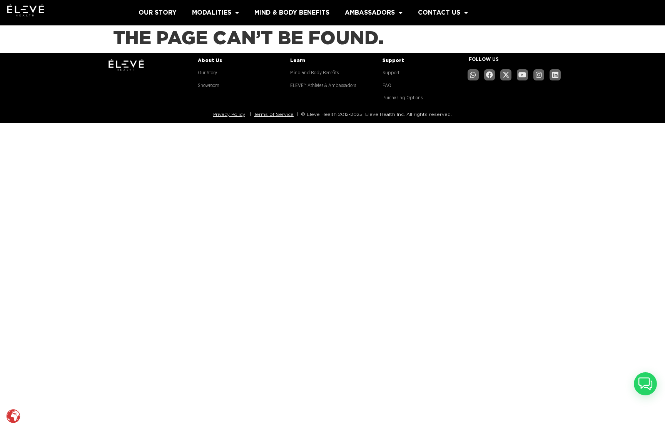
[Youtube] (522, 74)
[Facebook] (489, 74)
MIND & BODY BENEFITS (291, 13)
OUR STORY (158, 13)
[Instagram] (539, 74)
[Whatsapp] (473, 74)
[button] (645, 383)
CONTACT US (439, 13)
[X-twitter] (505, 74)
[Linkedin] (555, 74)
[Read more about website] (65, 11)
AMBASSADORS (370, 13)
